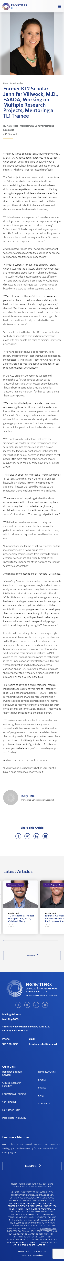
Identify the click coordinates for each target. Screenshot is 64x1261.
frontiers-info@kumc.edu (43, 1044)
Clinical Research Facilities (11, 1084)
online (20, 1242)
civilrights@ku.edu (48, 1228)
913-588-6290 (10, 1044)
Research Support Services (12, 1073)
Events (42, 1079)
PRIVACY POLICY (25, 1251)
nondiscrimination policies (24, 1220)
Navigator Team (11, 1110)
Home (5, 83)
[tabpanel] (20, 907)
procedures (44, 1220)
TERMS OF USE (40, 1251)
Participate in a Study (14, 1118)
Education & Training (14, 1094)
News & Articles (16, 83)
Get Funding (9, 1102)
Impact (42, 1087)
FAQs (41, 1095)
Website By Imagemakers (32, 1255)
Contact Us (44, 1103)
